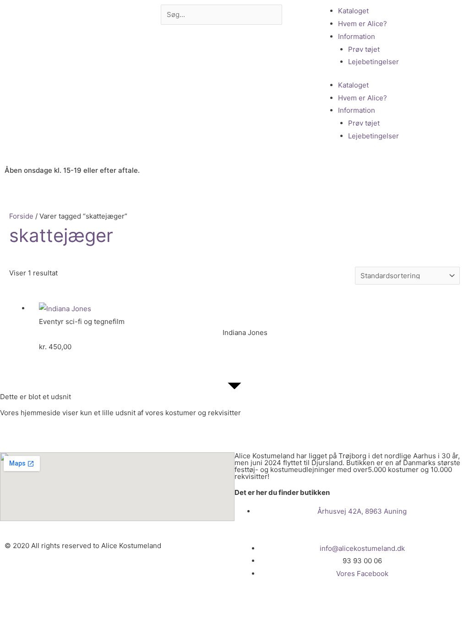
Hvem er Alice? (362, 23)
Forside (21, 216)
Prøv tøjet (364, 49)
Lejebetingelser (373, 61)
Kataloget (353, 10)
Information (356, 36)
